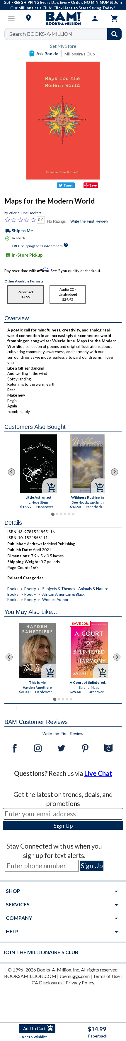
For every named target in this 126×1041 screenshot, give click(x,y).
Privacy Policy (80, 982)
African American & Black (63, 594)
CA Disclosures (47, 982)
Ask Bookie (47, 53)
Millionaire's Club (79, 53)
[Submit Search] (114, 34)
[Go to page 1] (52, 514)
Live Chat (98, 773)
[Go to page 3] (61, 514)
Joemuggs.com (74, 976)
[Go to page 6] (73, 514)
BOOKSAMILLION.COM (30, 976)
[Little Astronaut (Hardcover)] (38, 463)
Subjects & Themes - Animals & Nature (75, 588)
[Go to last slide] (11, 471)
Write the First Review (89, 221)
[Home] (63, 18)
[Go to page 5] (69, 514)
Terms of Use (106, 976)
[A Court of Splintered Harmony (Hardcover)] (89, 650)
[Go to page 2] (57, 514)
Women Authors (56, 599)
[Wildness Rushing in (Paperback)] (87, 463)
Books (12, 588)
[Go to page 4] (65, 514)
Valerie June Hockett (24, 213)
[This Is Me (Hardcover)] (37, 650)
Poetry (30, 588)
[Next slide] (114, 471)
